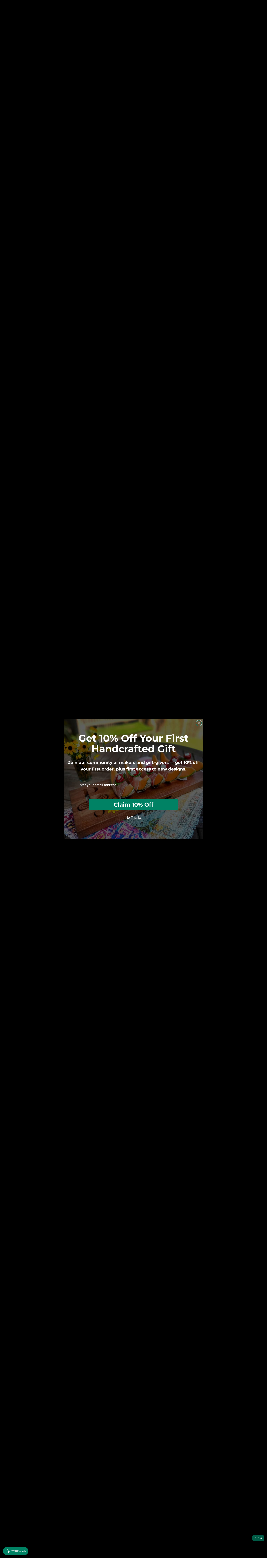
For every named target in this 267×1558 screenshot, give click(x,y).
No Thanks (134, 817)
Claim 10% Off (133, 804)
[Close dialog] (199, 723)
